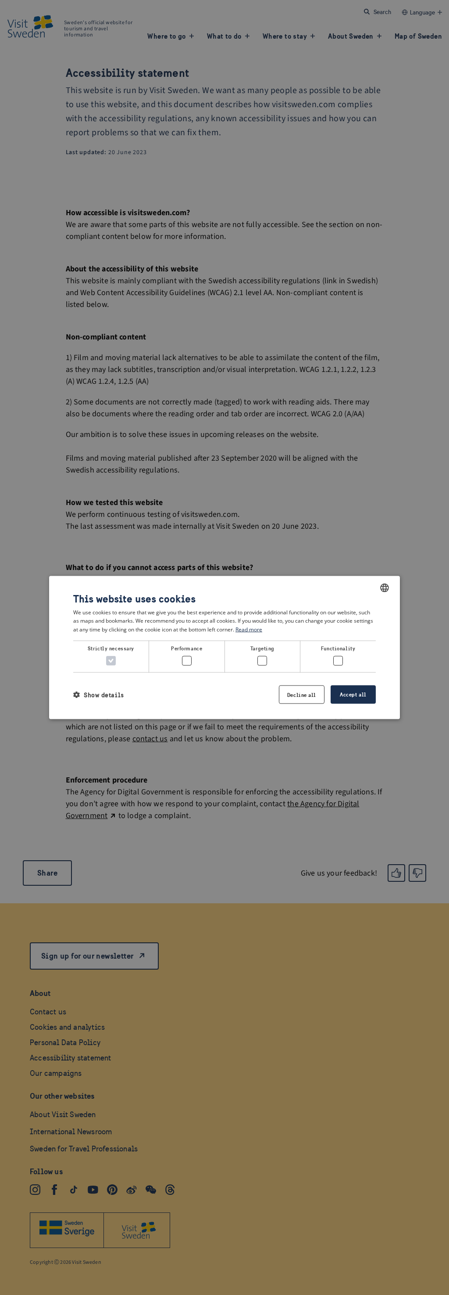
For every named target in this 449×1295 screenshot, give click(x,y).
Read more (248, 629)
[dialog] (224, 647)
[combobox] (384, 587)
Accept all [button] (353, 694)
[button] (98, 694)
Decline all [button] (301, 695)
